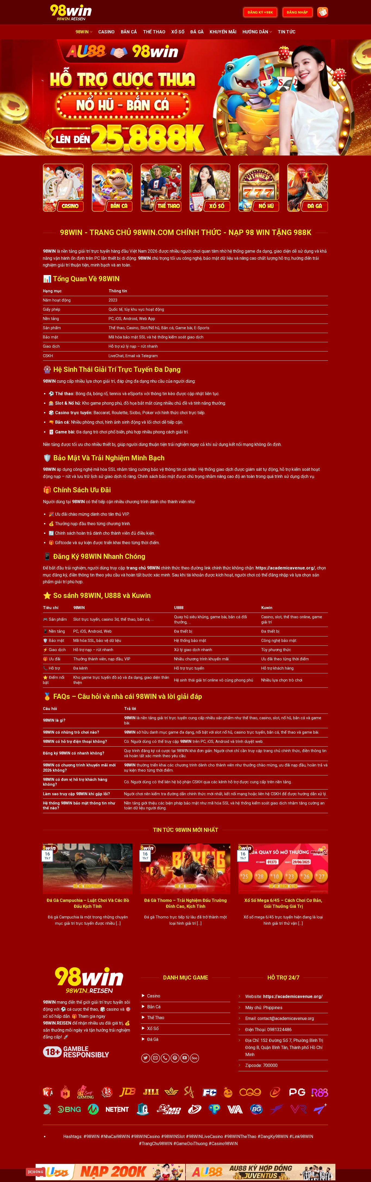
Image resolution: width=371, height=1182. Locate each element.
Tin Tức (286, 31)
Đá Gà (197, 31)
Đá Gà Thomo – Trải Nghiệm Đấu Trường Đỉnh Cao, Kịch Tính (185, 903)
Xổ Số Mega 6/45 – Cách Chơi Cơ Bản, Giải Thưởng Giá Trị (283, 903)
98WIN (82, 31)
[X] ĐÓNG (35, 1172)
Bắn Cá (129, 31)
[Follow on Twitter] (145, 1058)
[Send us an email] (155, 1058)
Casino (106, 31)
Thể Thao (154, 31)
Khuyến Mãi (223, 31)
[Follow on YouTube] (184, 1058)
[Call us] (165, 1058)
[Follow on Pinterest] (175, 1058)
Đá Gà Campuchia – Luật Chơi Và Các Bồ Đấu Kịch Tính (88, 903)
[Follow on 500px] (194, 1058)
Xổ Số (177, 31)
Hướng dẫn (255, 31)
